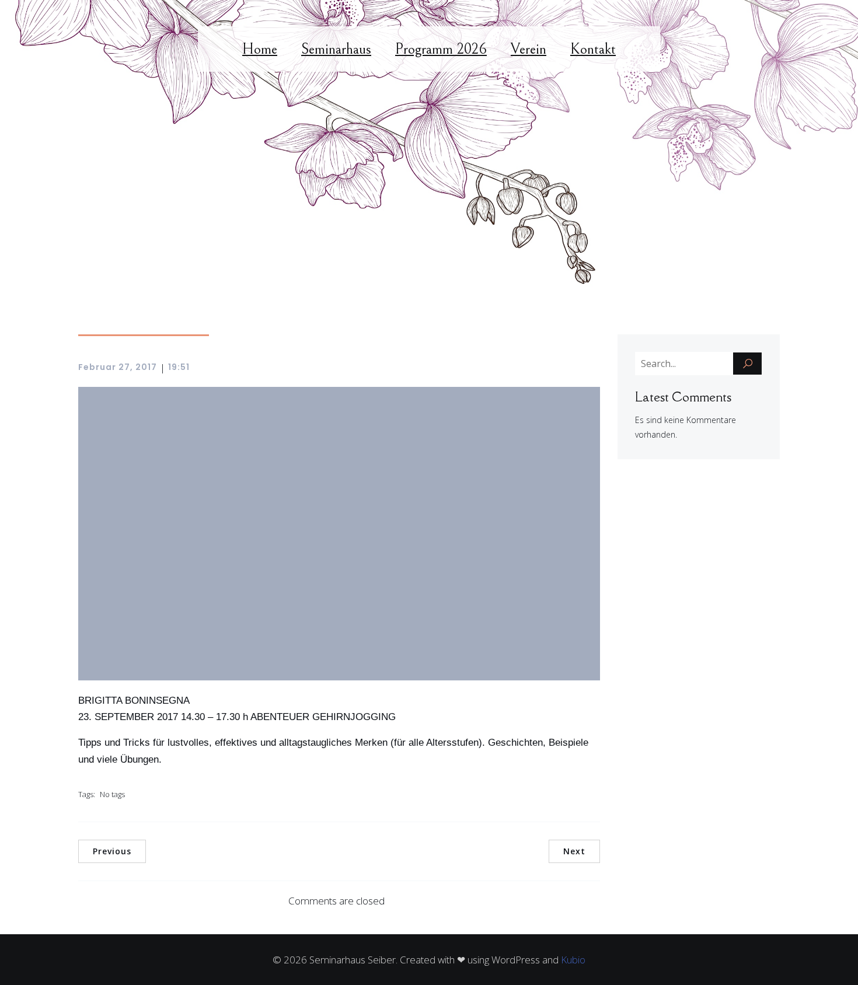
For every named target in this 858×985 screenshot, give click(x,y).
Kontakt (593, 49)
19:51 (179, 367)
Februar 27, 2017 (117, 367)
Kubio (573, 959)
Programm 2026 (441, 49)
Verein (528, 49)
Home (259, 49)
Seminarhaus (336, 49)
